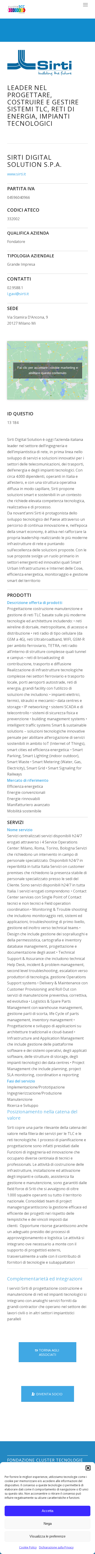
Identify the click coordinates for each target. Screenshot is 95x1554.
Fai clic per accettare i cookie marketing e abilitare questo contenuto (47, 370)
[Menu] (85, 4)
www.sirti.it (16, 174)
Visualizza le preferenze (47, 1536)
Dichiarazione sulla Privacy (56, 1547)
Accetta (47, 1511)
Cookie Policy (28, 1547)
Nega (48, 1523)
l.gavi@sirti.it (18, 293)
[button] (88, 1468)
